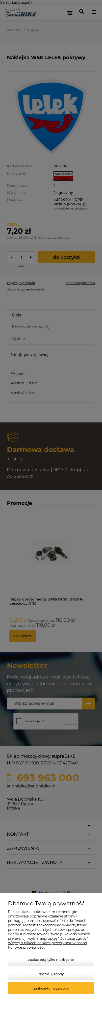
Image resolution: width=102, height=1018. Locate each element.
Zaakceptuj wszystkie (51, 988)
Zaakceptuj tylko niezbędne (51, 960)
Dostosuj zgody (51, 974)
